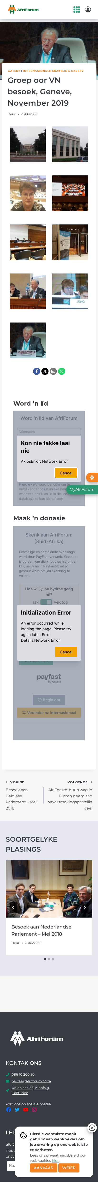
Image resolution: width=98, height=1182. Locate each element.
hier (55, 1160)
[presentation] (49, 889)
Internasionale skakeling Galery (53, 71)
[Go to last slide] (13, 907)
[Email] (53, 371)
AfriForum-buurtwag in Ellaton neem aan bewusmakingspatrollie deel (69, 795)
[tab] (45, 959)
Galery (14, 71)
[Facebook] (36, 371)
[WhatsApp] (61, 371)
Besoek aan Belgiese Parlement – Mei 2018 (21, 795)
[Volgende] (84, 907)
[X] (45, 371)
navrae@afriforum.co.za (31, 1081)
